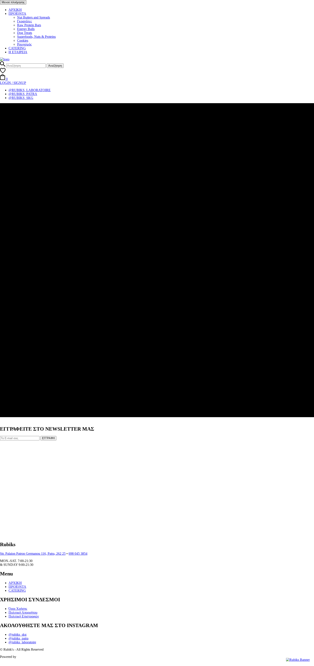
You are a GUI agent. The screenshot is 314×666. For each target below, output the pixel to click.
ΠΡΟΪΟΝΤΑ (17, 13)
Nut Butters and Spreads (33, 17)
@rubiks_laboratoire (22, 642)
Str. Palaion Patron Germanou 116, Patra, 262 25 (33, 553)
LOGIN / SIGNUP (13, 83)
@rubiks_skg (17, 634)
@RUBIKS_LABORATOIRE (30, 90)
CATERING (17, 48)
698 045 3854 (78, 553)
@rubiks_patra (18, 638)
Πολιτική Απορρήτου (23, 612)
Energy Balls (26, 29)
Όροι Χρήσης (18, 608)
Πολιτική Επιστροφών (24, 616)
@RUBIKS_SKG (21, 98)
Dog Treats (24, 33)
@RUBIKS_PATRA (23, 94)
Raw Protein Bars (29, 25)
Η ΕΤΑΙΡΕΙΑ (18, 52)
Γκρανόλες (24, 21)
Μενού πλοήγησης (13, 2)
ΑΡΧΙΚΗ (15, 10)
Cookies (22, 40)
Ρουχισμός (24, 44)
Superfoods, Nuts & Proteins (36, 36)
